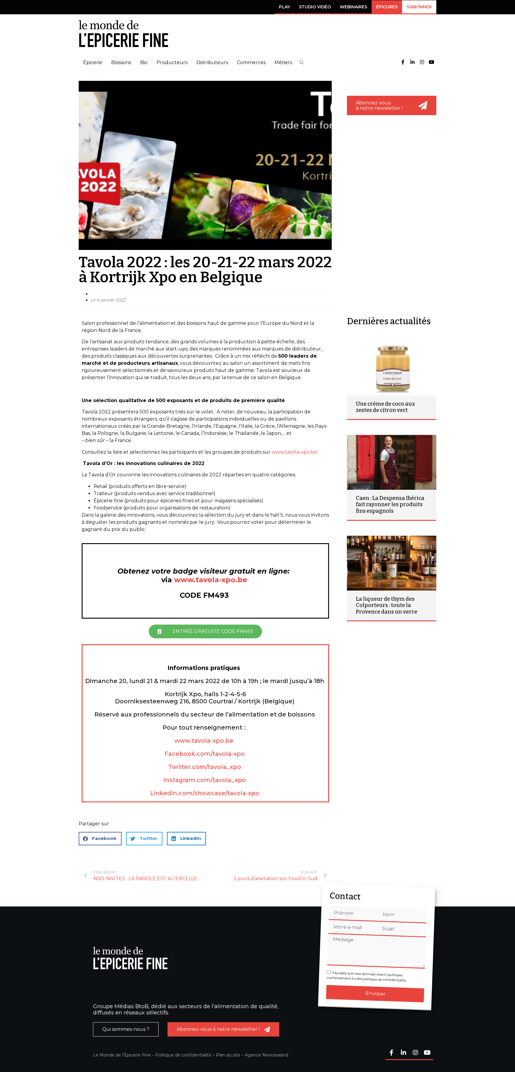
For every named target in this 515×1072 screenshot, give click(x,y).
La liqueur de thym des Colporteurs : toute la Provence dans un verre (386, 605)
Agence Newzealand (266, 1055)
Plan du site (228, 1055)
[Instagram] (422, 62)
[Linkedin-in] (412, 62)
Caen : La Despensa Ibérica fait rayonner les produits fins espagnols (390, 504)
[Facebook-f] (403, 62)
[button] (302, 62)
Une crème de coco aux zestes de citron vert (385, 407)
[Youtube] (431, 62)
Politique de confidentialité (183, 1055)
